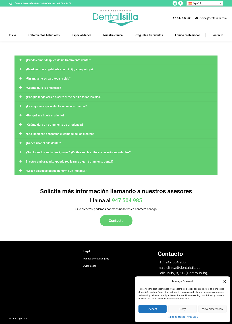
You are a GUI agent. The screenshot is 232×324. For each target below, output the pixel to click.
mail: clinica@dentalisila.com (181, 268)
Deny (182, 308)
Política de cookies (176, 317)
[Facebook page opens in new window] (180, 3)
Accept (152, 308)
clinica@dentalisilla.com (213, 18)
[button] (225, 281)
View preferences (212, 308)
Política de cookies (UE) (96, 258)
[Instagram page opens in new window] (175, 3)
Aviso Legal (192, 317)
